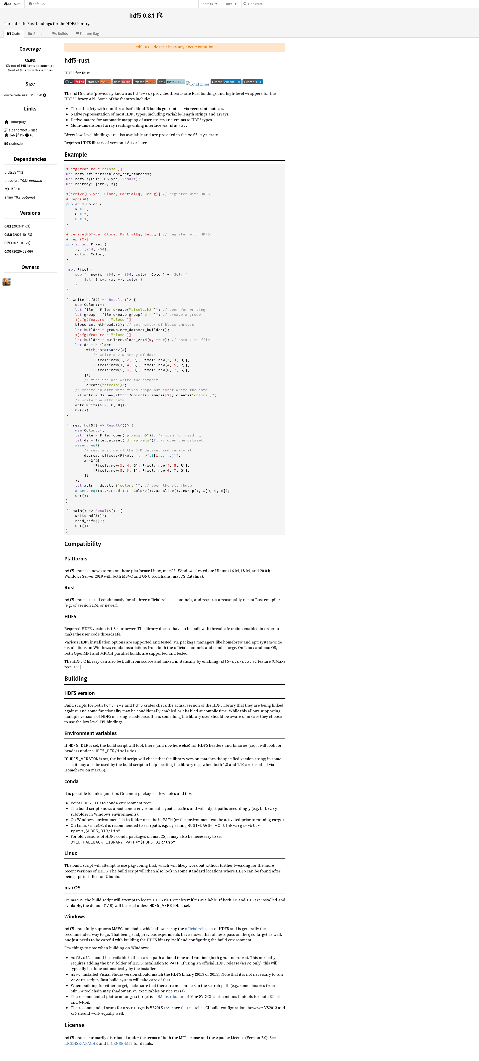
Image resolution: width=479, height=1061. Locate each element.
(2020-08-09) (18, 251)
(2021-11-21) (17, 226)
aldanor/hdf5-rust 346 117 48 (22, 132)
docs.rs (208, 4)
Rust (229, 4)
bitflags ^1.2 (13, 172)
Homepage (17, 122)
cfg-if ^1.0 (12, 189)
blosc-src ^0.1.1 (23, 181)
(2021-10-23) (18, 235)
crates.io (15, 144)
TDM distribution (169, 996)
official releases (199, 928)
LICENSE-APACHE (81, 1043)
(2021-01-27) (17, 243)
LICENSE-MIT (119, 1043)
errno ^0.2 (19, 197)
